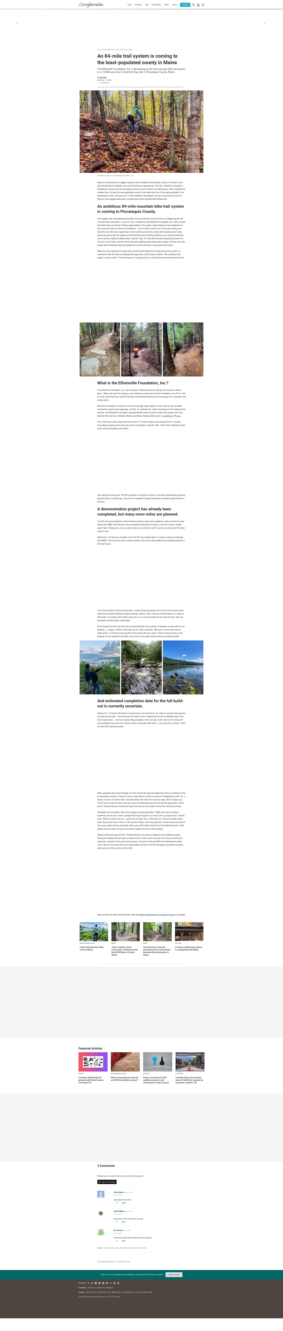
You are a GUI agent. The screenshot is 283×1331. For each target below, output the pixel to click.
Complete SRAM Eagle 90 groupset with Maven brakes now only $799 (90, 1080)
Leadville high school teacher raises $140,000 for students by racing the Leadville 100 (189, 1080)
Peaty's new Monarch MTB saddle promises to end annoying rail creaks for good (156, 1080)
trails (139, 1248)
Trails (129, 5)
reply (124, 1202)
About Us (91, 1287)
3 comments (104, 82)
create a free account (118, 1176)
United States (119, 49)
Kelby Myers (119, 1192)
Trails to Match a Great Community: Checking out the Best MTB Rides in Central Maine (124, 951)
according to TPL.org (171, 415)
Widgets (110, 1287)
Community (156, 5)
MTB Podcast (91, 1292)
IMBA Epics (116, 1292)
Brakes (81, 1073)
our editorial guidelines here (174, 87)
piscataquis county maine (128, 1248)
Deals (166, 5)
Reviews (138, 5)
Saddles (146, 1073)
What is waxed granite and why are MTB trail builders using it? (124, 1078)
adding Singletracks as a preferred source (156, 914)
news (116, 1248)
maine (144, 1248)
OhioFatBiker (119, 1211)
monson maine (108, 1248)
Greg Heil (102, 77)
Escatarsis (118, 1230)
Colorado (179, 1073)
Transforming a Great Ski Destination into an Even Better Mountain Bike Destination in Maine (157, 951)
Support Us (101, 1287)
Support (185, 5)
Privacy (117, 1296)
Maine (126, 49)
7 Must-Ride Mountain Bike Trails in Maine (92, 948)
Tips (146, 5)
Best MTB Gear (128, 1292)
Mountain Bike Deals (144, 1292)
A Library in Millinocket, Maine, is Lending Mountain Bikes (188, 948)
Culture (178, 943)
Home (99, 49)
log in (105, 1176)
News (130, 49)
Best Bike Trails (104, 1292)
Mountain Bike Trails (108, 49)
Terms (111, 1296)
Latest (174, 5)
